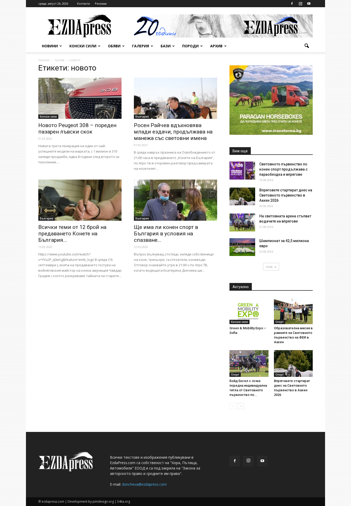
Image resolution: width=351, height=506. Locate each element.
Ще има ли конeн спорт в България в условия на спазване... (166, 233)
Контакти (83, 3)
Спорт (279, 322)
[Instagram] (300, 3)
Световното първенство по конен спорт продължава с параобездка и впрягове (283, 169)
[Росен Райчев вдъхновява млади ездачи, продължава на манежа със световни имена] (175, 98)
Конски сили (82, 45)
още (269, 266)
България (142, 116)
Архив (216, 45)
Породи (190, 45)
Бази (166, 45)
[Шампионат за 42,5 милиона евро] (242, 247)
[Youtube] (309, 3)
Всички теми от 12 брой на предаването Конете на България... (72, 233)
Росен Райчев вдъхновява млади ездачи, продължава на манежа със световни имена (173, 131)
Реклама (101, 3)
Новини (50, 45)
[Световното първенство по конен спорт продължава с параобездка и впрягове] (242, 171)
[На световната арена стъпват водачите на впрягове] (242, 223)
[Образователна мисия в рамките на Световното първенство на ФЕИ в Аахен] (293, 310)
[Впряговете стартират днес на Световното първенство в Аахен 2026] (242, 196)
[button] (306, 46)
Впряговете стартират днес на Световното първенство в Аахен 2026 (285, 195)
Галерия (140, 45)
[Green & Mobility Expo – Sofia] (249, 310)
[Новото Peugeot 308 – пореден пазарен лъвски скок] (80, 98)
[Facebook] (292, 3)
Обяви (114, 45)
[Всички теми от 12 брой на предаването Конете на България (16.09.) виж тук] (80, 200)
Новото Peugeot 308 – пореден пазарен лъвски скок (77, 128)
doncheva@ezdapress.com (144, 484)
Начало (44, 60)
